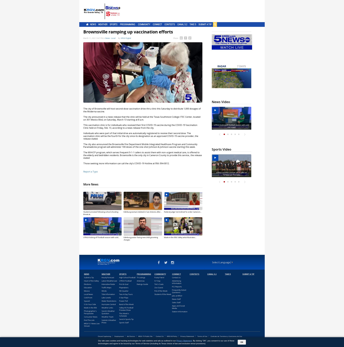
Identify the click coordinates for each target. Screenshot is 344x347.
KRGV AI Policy (172, 336)
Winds (104, 291)
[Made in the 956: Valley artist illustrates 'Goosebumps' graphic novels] (183, 226)
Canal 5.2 (182, 24)
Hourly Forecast (108, 277)
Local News (88, 294)
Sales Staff (176, 302)
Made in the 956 (90, 307)
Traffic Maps (106, 287)
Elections (87, 284)
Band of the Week (126, 304)
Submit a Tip (205, 24)
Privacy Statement (187, 336)
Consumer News (90, 317)
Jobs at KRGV (177, 296)
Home (87, 24)
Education (88, 287)
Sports (113, 24)
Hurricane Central (109, 304)
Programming (127, 24)
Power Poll (123, 301)
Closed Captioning (104, 336)
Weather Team (107, 317)
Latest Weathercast (109, 281)
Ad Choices (131, 336)
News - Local (110, 38)
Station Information (179, 311)
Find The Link (89, 320)
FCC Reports (177, 286)
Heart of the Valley (91, 281)
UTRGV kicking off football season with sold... (101, 237)
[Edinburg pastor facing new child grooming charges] (143, 226)
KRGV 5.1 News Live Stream (92, 324)
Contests (169, 24)
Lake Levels (106, 297)
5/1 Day (157, 281)
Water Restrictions (109, 301)
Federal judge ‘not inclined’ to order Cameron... (182, 212)
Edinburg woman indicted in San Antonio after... (143, 212)
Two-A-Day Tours (126, 294)
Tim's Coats (159, 284)
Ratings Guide (142, 284)
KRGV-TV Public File (145, 336)
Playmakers (123, 287)
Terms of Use (202, 336)
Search (215, 24)
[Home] (102, 11)
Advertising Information (176, 282)
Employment (119, 336)
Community (144, 24)
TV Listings (141, 277)
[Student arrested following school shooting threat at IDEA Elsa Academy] (102, 201)
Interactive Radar (108, 284)
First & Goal (123, 284)
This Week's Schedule (124, 314)
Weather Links (107, 307)
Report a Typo (90, 171)
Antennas (141, 281)
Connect (157, 24)
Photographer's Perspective (90, 312)
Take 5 (193, 24)
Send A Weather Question (108, 312)
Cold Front (88, 297)
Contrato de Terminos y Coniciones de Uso (226, 336)
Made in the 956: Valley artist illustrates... (180, 237)
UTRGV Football (125, 281)
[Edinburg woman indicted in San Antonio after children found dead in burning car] (143, 201)
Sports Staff (124, 322)
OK (241, 342)
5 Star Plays (123, 297)
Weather (102, 24)
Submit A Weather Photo (109, 321)
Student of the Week (162, 294)
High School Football (127, 277)
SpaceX (87, 301)
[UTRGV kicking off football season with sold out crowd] (102, 226)
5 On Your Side (90, 304)
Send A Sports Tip (126, 319)
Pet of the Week (160, 291)
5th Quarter (123, 291)
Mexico (87, 291)
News (93, 24)
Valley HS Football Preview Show (126, 308)
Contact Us (176, 277)
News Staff (176, 299)
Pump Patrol (159, 277)
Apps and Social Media (178, 307)
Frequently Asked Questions (179, 291)
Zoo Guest (158, 287)
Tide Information (108, 294)
